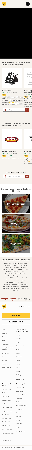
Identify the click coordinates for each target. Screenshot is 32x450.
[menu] (28, 4)
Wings (17, 427)
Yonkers (18, 360)
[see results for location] (5, 109)
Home (3, 329)
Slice (3, 298)
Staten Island (20, 346)
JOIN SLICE (16, 315)
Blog (3, 340)
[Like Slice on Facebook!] (19, 307)
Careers (4, 337)
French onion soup (21, 405)
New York (6, 299)
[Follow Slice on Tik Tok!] (24, 307)
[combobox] (17, 109)
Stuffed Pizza (6, 425)
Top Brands (5, 353)
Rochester (19, 357)
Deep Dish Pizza (6, 400)
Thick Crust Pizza (7, 429)
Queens (18, 353)
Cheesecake (19, 391)
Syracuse (18, 367)
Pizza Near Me (6, 344)
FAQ (3, 357)
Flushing (18, 375)
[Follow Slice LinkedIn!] (26, 307)
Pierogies (18, 416)
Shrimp (18, 420)
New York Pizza (6, 389)
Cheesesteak (19, 398)
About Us (4, 333)
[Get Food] (27, 110)
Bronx (17, 342)
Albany (18, 364)
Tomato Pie (5, 414)
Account (4, 360)
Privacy (4, 364)
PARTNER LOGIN (16, 322)
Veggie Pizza (5, 396)
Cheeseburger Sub (21, 395)
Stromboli (19, 423)
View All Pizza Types (8, 433)
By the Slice (5, 404)
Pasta (17, 413)
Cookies (18, 402)
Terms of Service (6, 367)
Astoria (18, 371)
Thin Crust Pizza (6, 422)
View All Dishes (20, 432)
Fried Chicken (20, 409)
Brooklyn (18, 339)
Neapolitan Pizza (7, 411)
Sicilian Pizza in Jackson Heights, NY (24, 299)
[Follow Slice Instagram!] (29, 307)
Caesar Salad (20, 387)
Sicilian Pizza (6, 393)
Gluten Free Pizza (7, 407)
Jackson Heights (13, 299)
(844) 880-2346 (6, 441)
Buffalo (18, 349)
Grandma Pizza (6, 418)
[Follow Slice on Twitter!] (21, 307)
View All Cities (20, 379)
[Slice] (4, 4)
